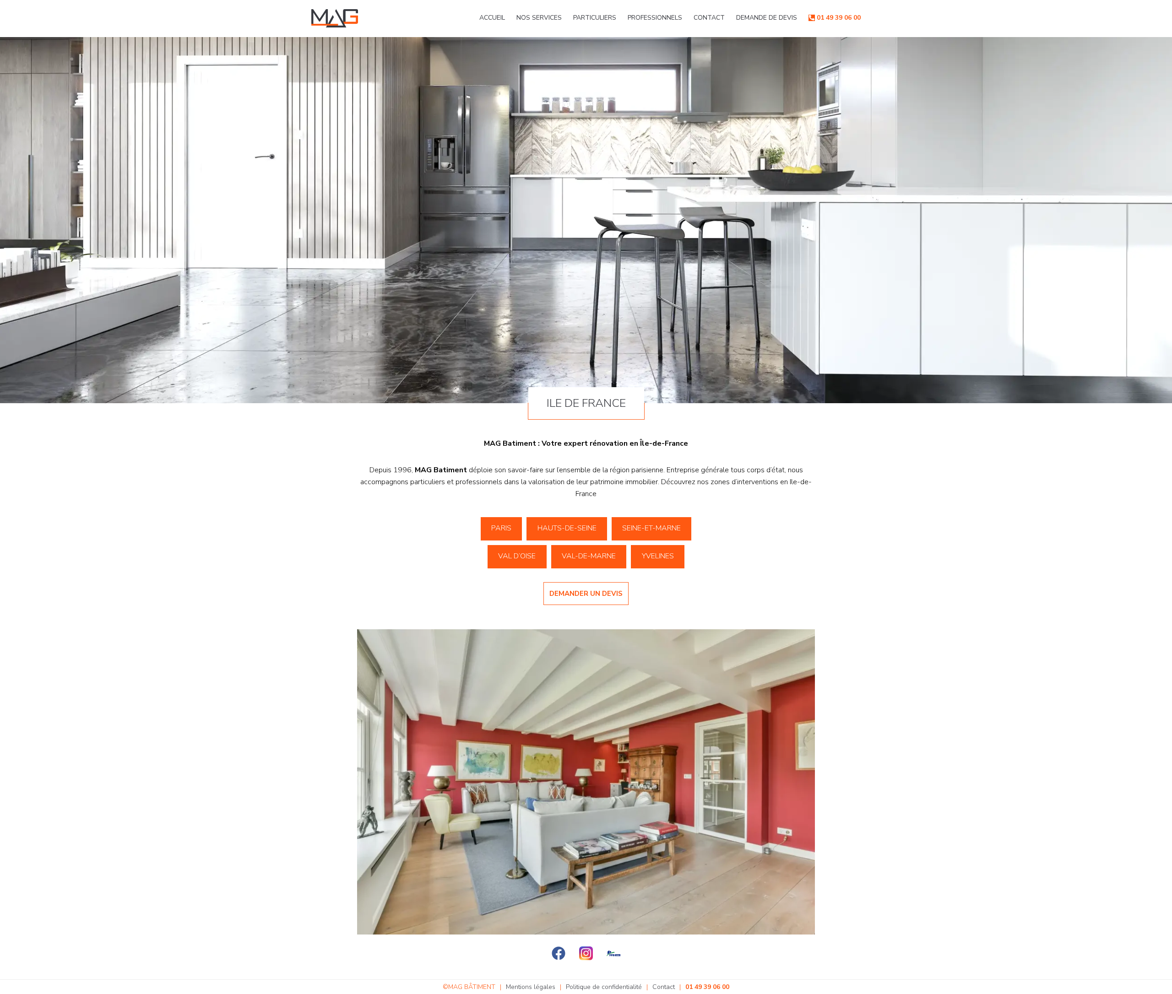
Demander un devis (586, 593)
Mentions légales (530, 987)
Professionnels (655, 17)
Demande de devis (766, 17)
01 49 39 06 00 (839, 17)
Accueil (492, 17)
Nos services (539, 17)
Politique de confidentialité (604, 987)
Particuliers (594, 17)
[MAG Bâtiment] (334, 18)
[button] (501, 528)
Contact (709, 17)
